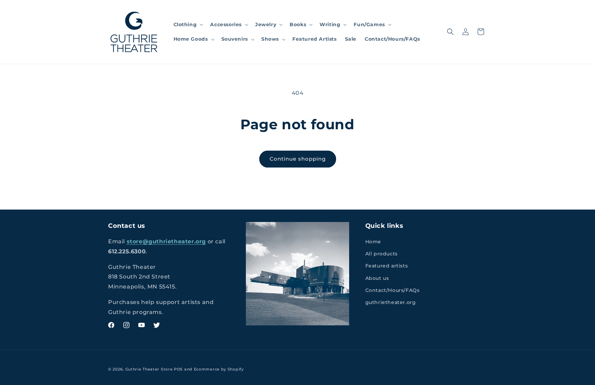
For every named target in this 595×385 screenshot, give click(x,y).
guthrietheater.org (390, 302)
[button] (187, 24)
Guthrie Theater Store (149, 369)
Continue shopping (298, 158)
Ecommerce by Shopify (219, 369)
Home (373, 242)
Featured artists (386, 266)
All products (381, 254)
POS (178, 369)
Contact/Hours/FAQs (392, 290)
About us (377, 278)
